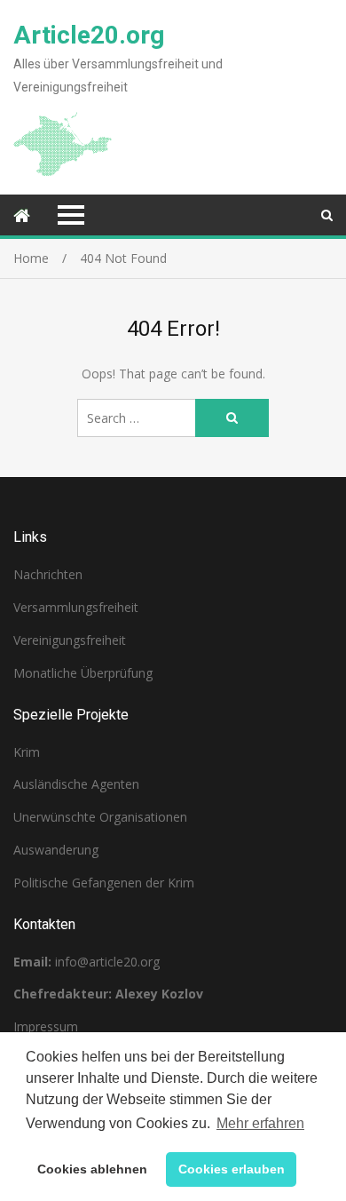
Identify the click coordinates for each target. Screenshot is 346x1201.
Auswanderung (55, 849)
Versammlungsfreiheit (75, 607)
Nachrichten (48, 574)
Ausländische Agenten (76, 783)
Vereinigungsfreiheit (69, 640)
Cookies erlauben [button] (231, 1169)
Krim (26, 752)
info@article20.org (107, 961)
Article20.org (88, 35)
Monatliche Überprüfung (83, 672)
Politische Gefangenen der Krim (103, 882)
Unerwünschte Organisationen (100, 816)
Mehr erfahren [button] (260, 1123)
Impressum (45, 1026)
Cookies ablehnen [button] (92, 1169)
